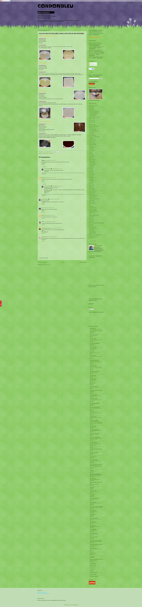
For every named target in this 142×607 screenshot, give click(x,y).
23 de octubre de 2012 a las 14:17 (50, 215)
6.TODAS (51, 153)
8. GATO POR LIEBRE (92, 210)
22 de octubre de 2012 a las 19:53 (50, 177)
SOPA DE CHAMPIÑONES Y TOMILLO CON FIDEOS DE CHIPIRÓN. (96, 47)
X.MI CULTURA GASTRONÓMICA (94, 235)
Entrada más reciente (42, 262)
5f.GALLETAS (91, 189)
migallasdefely (92, 351)
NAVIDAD (90, 221)
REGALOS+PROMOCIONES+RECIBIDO (95, 222)
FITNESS (90, 218)
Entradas (91, 63)
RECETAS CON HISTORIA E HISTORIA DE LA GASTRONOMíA (96, 474)
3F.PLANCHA (91, 161)
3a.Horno (90, 151)
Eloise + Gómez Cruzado (93, 511)
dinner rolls (91, 488)
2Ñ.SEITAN (91, 148)
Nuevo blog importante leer (94, 534)
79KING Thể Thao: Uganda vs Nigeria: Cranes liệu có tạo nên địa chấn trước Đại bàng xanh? (96, 367)
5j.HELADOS (91, 197)
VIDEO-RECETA (91, 233)
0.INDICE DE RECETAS (93, 105)
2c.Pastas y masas (91, 129)
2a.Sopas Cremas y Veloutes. (93, 126)
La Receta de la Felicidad (94, 576)
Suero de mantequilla (93, 553)
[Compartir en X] (58, 152)
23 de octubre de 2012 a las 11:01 (49, 207)
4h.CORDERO (91, 177)
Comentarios (92, 65)
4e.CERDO (90, 173)
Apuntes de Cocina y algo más (95, 433)
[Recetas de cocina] (92, 584)
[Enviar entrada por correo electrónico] (54, 151)
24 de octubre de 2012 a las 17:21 (52, 236)
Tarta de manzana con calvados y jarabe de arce (96, 413)
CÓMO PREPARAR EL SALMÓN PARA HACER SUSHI (96, 504)
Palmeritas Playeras (93, 335)
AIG (89, 213)
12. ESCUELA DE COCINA (93, 111)
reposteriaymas (92, 556)
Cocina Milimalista (93, 529)
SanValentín (91, 225)
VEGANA (90, 230)
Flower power (92, 515)
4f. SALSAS (91, 174)
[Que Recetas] (91, 72)
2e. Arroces (90, 132)
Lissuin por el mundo (93, 548)
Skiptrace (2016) (92, 457)
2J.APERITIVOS (91, 139)
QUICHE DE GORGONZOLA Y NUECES (96, 430)
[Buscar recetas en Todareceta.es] (92, 241)
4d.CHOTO (90, 171)
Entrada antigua (83, 262)
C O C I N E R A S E (93, 456)
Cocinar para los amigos (94, 459)
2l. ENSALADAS (91, 144)
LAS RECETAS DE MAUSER (95, 437)
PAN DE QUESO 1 (92, 404)
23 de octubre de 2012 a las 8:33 (57, 186)
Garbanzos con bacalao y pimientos (95, 491)
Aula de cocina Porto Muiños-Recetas (96, 464)
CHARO (43, 221)
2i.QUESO (90, 138)
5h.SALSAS (48, 153)
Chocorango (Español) (93, 518)
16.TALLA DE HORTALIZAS (93, 117)
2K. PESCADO (91, 142)
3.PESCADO (91, 150)
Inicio (63, 262)
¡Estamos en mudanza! (93, 376)
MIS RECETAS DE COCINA (95, 371)
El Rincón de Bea (93, 567)
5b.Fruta (90, 183)
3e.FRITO (90, 158)
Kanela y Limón (92, 382)
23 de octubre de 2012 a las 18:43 (50, 221)
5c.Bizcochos (91, 185)
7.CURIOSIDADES (92, 207)
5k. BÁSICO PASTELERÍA (93, 198)
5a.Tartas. (90, 182)
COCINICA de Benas (93, 490)
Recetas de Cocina (91, 304)
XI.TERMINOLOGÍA (92, 236)
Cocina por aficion (93, 355)
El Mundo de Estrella (93, 533)
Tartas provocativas (93, 574)
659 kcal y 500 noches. (93, 499)
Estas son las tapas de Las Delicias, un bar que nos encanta (96, 400)
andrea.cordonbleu (46, 151)
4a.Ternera (90, 167)
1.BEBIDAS (91, 106)
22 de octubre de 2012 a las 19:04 (50, 160)
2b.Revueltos (91, 127)
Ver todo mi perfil (91, 253)
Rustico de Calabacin (93, 453)
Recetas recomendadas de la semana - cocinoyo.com (96, 391)
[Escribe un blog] (57, 152)
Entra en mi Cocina (93, 347)
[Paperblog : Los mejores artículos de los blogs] (91, 69)
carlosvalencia (92, 514)
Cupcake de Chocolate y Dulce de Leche (96, 519)
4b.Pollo (90, 168)
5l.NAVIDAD (91, 200)
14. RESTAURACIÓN (92, 114)
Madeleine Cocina (93, 375)
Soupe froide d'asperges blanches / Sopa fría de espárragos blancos (96, 348)
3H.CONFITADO (91, 164)
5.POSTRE (43, 153)
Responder (43, 164)
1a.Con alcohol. (91, 120)
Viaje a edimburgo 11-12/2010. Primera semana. (96, 550)
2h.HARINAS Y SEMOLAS (93, 136)
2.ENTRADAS (91, 124)
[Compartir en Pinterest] (60, 152)
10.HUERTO (91, 108)
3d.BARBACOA (91, 156)
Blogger (76, 604)
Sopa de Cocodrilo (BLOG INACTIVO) (96, 559)
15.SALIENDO (91, 115)
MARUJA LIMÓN (93, 521)
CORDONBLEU (55, 6)
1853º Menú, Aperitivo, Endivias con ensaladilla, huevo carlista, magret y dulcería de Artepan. (95, 443)
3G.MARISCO (91, 162)
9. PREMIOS (91, 212)
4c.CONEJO (91, 170)
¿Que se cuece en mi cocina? (94, 360)
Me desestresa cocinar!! (94, 536)
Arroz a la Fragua (92, 537)
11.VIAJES (90, 109)
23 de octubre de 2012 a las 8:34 (54, 199)
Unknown (43, 177)
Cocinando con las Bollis (94, 420)
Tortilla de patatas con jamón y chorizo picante (96, 357)
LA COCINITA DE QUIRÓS (94, 429)
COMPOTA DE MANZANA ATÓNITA (95, 417)
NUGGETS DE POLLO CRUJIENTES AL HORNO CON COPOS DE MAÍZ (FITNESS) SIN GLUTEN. (96, 51)
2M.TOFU (90, 145)
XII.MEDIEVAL (91, 238)
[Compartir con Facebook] (59, 152)
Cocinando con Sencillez (94, 452)
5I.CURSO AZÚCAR (92, 195)
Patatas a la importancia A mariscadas (95, 352)
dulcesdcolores (92, 487)
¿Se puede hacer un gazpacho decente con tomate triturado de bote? (96, 340)
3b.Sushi (90, 153)
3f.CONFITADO (91, 159)
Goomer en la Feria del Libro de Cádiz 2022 (96, 387)
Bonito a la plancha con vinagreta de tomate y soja (95, 461)
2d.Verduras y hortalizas (92, 130)
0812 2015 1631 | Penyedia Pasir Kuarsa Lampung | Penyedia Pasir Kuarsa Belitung (96, 449)
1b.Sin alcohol (91, 121)
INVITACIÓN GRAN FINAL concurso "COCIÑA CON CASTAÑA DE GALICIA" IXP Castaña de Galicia (96, 466)
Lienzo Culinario (93, 510)
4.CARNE (90, 165)
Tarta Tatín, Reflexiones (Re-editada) (95, 475)
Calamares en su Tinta (93, 471)
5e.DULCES (91, 188)
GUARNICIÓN (91, 219)
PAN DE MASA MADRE (93, 372)
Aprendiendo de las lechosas (94, 434)
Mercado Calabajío (93, 338)
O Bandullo (92, 470)
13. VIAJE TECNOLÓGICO (93, 112)
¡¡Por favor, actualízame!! (93, 560)
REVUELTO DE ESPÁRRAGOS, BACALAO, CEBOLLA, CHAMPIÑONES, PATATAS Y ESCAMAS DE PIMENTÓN (96, 422)
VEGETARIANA (91, 232)
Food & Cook (92, 411)
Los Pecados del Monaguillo (94, 498)
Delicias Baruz (44, 236)
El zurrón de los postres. (94, 334)
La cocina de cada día (93, 442)
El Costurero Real (93, 426)
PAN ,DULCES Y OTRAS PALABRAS (96, 506)
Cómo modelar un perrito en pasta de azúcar (96, 507)
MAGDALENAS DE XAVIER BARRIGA (96, 541)
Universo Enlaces (93, 563)
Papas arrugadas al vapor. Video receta (95, 395)
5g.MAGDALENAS (92, 191)
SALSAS (90, 224)
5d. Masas (90, 186)
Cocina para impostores (94, 386)
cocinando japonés (93, 502)
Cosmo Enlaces (92, 568)
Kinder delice (92, 383)
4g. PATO (90, 176)
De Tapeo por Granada (93, 398)
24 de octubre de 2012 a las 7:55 (56, 228)
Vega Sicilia (92, 570)
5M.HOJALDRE (91, 201)
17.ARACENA (91, 118)
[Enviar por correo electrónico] (56, 152)
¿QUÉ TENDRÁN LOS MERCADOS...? (96, 526)
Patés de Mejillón (92, 344)
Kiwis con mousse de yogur (94, 522)
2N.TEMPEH (91, 147)
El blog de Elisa (92, 552)
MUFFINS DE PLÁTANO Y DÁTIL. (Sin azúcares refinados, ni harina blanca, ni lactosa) (96, 362)
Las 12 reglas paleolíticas (94, 530)
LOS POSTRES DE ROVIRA (95, 403)
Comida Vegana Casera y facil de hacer (96, 544)
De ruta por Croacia (93, 426)
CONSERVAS (91, 216)
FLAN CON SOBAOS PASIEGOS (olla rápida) (95, 409)
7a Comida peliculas (92, 209)
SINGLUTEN (91, 228)
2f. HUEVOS (91, 133)
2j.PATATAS (91, 141)
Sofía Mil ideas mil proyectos (46, 228)
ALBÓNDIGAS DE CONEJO (94, 484)
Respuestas (44, 166)
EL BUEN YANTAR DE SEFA (95, 407)
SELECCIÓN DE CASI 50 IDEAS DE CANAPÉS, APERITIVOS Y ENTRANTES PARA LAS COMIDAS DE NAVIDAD (95, 43)
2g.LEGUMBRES (91, 135)
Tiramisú (91, 447)
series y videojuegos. (92, 227)
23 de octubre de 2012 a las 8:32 (57, 168)
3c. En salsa (90, 154)
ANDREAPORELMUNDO (93, 215)
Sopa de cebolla (92, 392)
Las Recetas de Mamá (93, 395)
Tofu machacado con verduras (94, 545)
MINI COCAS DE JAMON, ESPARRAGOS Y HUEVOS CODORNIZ (96, 439)
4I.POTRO (90, 179)
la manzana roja (92, 525)
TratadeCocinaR (92, 478)
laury (42, 207)
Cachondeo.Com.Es (93, 365)
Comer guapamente (93, 416)
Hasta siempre (92, 495)
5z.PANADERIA (91, 203)
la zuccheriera (92, 494)
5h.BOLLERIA (91, 192)
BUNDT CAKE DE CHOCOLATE (95, 479)
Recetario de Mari (93, 565)
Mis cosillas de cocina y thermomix (95, 540)
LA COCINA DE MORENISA (95, 343)
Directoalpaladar (93, 328)
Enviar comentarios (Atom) (46, 264)
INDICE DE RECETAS (94, 572)
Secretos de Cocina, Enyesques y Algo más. (96, 483)
